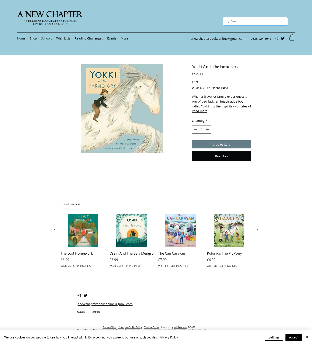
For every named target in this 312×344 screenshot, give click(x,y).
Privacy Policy (168, 337)
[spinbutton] (201, 129)
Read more (199, 111)
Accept (293, 337)
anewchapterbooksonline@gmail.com (105, 304)
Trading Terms (151, 327)
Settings (273, 337)
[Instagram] (276, 38)
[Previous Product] (54, 230)
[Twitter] (283, 38)
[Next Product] (257, 230)
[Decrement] (195, 129)
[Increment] (208, 129)
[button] (291, 37)
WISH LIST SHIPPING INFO (210, 88)
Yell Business (180, 327)
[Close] (306, 337)
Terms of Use (109, 327)
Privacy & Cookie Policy (130, 327)
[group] (156, 243)
